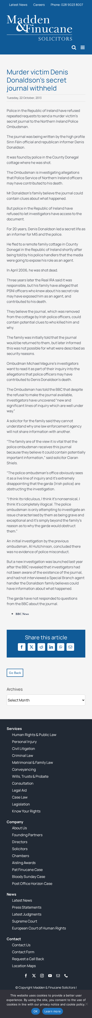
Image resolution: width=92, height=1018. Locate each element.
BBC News (22, 614)
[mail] (58, 975)
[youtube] (50, 975)
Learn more (52, 1011)
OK (35, 1011)
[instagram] (42, 975)
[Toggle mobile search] (74, 47)
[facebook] (26, 975)
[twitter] (34, 975)
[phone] (66, 975)
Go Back (15, 673)
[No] (86, 1004)
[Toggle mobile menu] (83, 47)
